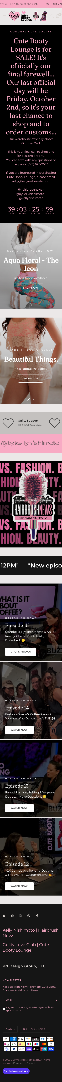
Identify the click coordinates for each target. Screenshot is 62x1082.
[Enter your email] (56, 1000)
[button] (30, 288)
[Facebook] (6, 916)
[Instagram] (23, 916)
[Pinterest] (31, 916)
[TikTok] (39, 916)
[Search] (52, 16)
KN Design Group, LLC (24, 966)
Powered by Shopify (24, 1063)
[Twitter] (14, 916)
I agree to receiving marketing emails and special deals (30, 1009)
